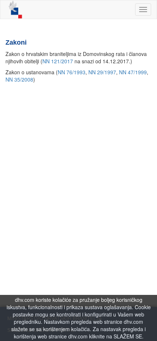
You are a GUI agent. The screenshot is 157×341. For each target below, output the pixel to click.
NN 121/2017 (57, 61)
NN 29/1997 (102, 72)
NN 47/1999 (133, 72)
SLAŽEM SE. (128, 336)
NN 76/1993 (71, 72)
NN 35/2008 (19, 79)
